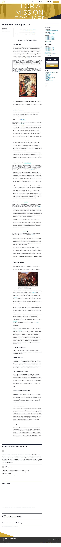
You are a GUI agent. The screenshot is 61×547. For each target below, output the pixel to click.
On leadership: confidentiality (50, 33)
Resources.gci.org (56, 539)
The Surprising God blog (49, 80)
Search (49, 1)
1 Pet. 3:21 (26, 201)
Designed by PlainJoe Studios (6, 542)
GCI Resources (48, 75)
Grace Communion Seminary (50, 77)
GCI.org (49, 539)
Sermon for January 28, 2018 (50, 50)
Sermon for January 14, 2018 (50, 48)
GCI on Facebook (48, 74)
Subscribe (56, 1)
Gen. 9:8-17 (29, 29)
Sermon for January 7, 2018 (50, 47)
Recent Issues (33, 1)
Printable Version (48, 41)
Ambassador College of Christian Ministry (52, 72)
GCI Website (47, 76)
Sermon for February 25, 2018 (50, 39)
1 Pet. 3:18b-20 (31, 169)
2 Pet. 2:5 (33, 292)
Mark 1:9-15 (31, 30)
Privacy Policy (48, 79)
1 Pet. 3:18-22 (25, 30)
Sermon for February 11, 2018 (50, 37)
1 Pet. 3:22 (25, 231)
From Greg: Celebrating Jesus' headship (52, 30)
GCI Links (40, 1)
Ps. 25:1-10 (34, 29)
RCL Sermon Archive (48, 52)
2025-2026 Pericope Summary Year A (50, 53)
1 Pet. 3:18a (23, 119)
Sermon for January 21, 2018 (50, 49)
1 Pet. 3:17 (23, 125)
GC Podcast (47, 73)
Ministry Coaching (48, 78)
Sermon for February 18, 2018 (50, 38)
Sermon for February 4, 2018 (50, 36)
